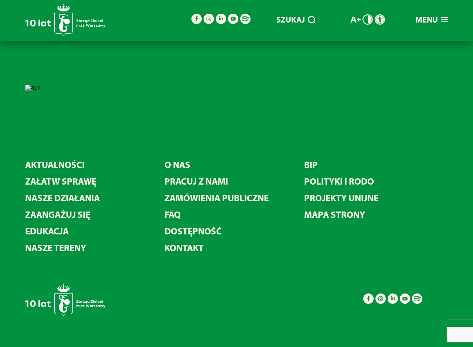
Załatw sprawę (60, 181)
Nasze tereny (55, 247)
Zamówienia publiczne (216, 197)
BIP (311, 164)
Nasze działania (62, 197)
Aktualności (55, 164)
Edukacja (47, 231)
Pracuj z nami (196, 181)
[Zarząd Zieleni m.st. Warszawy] (65, 34)
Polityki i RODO (339, 181)
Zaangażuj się (57, 214)
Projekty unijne (341, 197)
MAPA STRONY (334, 214)
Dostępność (193, 231)
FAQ (172, 214)
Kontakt (184, 247)
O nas (177, 164)
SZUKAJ (290, 19)
